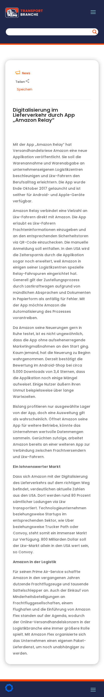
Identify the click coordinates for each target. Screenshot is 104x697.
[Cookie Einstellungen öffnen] (9, 690)
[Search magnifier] (94, 31)
